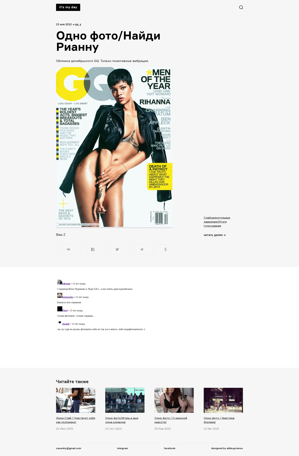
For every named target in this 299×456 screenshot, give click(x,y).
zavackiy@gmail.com (68, 448)
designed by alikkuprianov (227, 448)
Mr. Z (78, 24)
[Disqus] (117, 317)
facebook (169, 448)
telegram (122, 448)
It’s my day (68, 7)
